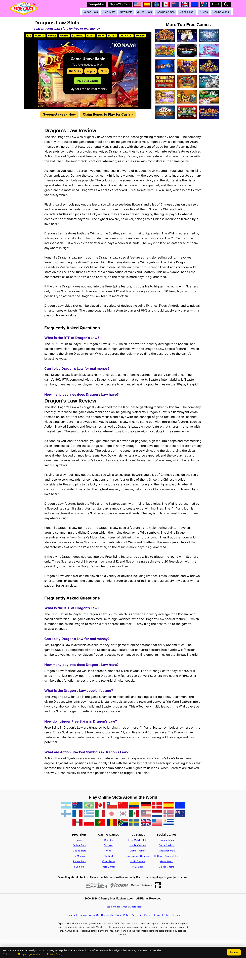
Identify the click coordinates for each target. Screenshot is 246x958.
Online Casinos (138, 850)
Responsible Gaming (76, 915)
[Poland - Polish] (89, 822)
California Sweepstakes (166, 856)
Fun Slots (79, 866)
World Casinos (137, 861)
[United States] (157, 822)
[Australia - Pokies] (77, 805)
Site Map (176, 915)
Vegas (91, 71)
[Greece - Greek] (89, 814)
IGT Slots (75, 71)
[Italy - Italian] (100, 814)
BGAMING (78, 35)
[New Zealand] (180, 814)
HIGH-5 (64, 35)
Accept (234, 952)
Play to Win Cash (119, 4)
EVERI (90, 35)
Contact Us (107, 915)
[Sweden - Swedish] (134, 822)
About (215, 4)
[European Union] (180, 805)
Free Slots (109, 12)
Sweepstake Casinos (138, 856)
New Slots (126, 12)
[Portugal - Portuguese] (100, 822)
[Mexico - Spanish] (134, 814)
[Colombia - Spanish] (134, 805)
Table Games (108, 866)
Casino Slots (79, 850)
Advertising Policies (142, 915)
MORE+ (140, 35)
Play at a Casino (88, 80)
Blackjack (108, 856)
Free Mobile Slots (137, 840)
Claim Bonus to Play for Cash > (108, 114)
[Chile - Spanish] (112, 805)
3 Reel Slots (144, 12)
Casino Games (166, 12)
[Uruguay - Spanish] (168, 822)
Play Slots (137, 866)
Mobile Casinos (138, 845)
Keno (108, 850)
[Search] (226, 4)
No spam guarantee (29, 954)
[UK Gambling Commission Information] (96, 885)
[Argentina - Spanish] (66, 805)
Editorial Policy (162, 915)
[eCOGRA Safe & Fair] (119, 885)
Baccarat (108, 845)
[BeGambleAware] (142, 885)
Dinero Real (135, 906)
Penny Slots (79, 861)
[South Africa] (123, 822)
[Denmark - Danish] (157, 805)
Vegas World (166, 861)
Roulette (108, 840)
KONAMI (39, 35)
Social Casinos (167, 845)
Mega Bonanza (167, 850)
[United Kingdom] (146, 822)
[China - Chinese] (123, 805)
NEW (101, 35)
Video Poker (187, 12)
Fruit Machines (79, 856)
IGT (29, 35)
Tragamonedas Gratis (115, 906)
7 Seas (203, 12)
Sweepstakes (96, 4)
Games (79, 840)
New (104, 71)
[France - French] (77, 814)
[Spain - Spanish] (168, 805)
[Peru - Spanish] (77, 822)
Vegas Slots (91, 12)
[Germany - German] (146, 805)
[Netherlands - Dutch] (157, 814)
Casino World (221, 12)
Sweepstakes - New (59, 114)
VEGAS (52, 35)
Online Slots (79, 845)
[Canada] (100, 805)
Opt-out (7, 954)
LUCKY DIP (126, 35)
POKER (112, 35)
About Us (94, 915)
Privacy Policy (122, 915)
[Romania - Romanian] (112, 822)
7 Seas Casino (166, 866)
